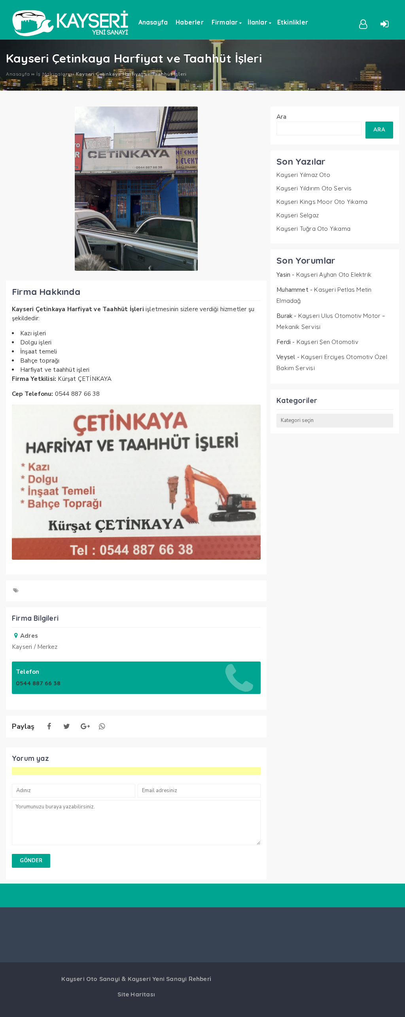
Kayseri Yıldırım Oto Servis (314, 188)
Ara (281, 117)
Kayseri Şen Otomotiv (327, 342)
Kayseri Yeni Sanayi (157, 979)
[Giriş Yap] (384, 23)
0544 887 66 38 (38, 683)
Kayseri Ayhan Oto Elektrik (333, 274)
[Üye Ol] (363, 23)
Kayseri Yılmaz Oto (303, 175)
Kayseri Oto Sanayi (90, 979)
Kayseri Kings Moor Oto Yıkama (321, 201)
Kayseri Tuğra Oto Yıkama (313, 228)
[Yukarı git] (391, 1003)
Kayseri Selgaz (297, 215)
